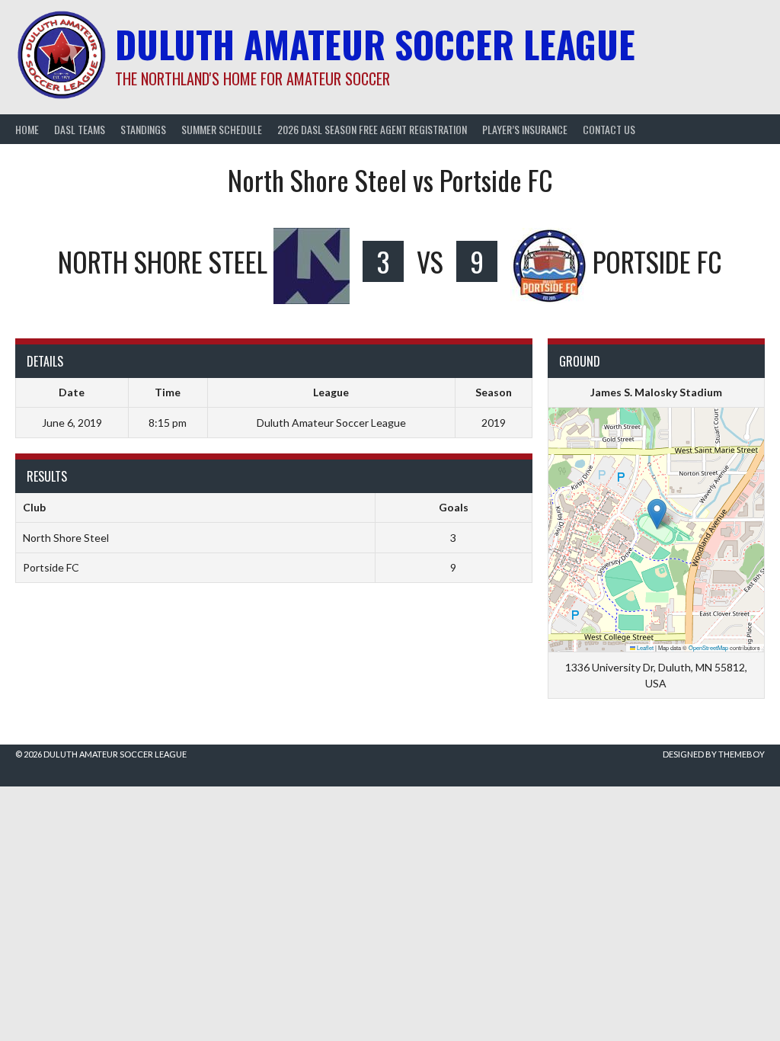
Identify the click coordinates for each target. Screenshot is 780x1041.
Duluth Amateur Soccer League (375, 44)
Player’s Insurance (524, 129)
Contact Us (609, 129)
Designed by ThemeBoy (714, 754)
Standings (143, 129)
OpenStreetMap (708, 647)
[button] (657, 514)
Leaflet (644, 647)
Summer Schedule (221, 129)
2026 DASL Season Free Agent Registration (372, 129)
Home (27, 129)
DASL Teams (79, 129)
